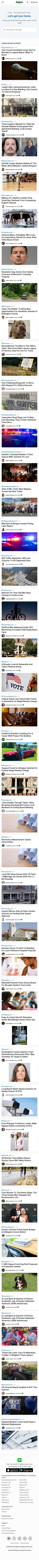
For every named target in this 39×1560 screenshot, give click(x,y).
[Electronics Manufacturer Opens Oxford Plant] (19, 857)
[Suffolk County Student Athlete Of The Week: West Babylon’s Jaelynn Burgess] (19, 181)
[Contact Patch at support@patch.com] (9, 1538)
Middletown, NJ (24, 1490)
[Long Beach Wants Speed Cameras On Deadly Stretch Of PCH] (19, 1106)
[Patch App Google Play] (26, 1472)
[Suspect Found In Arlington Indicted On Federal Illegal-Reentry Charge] (19, 786)
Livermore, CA (6, 1482)
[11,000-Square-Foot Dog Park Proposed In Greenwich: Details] (19, 1282)
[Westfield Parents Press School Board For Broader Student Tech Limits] (19, 1000)
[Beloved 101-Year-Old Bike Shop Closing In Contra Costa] (19, 610)
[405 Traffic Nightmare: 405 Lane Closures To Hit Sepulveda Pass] (19, 576)
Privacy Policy (24, 1543)
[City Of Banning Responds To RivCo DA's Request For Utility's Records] (19, 400)
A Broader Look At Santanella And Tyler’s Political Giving (17, 665)
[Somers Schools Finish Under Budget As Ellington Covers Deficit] (19, 1247)
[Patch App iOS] (13, 1472)
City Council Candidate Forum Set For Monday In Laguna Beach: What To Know (19, 52)
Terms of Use (14, 1543)
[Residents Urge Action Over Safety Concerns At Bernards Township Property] (19, 292)
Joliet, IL (4, 1497)
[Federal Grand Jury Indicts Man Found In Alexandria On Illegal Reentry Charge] (19, 716)
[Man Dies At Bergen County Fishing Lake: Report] (19, 541)
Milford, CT (5, 1495)
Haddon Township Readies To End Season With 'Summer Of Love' (17, 455)
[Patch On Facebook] (14, 1538)
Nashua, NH (23, 1485)
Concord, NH (23, 1482)
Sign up (34, 2)
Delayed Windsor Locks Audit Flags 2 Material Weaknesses (18, 1423)
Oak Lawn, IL (5, 1500)
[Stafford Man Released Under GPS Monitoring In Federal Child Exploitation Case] (19, 647)
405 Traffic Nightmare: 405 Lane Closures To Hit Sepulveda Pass (16, 559)
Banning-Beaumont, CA (9, 1480)
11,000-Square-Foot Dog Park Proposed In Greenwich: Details (19, 1265)
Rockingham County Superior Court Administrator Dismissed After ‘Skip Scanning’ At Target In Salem (18, 1054)
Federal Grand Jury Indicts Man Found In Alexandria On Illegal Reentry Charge (19, 700)
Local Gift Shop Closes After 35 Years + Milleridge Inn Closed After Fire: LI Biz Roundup (19, 876)
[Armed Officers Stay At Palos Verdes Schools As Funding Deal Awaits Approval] (19, 931)
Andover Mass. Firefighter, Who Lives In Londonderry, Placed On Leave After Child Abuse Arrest (19, 237)
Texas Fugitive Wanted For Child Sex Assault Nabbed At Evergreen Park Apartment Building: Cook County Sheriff (18, 127)
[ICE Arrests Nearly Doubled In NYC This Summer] (19, 1405)
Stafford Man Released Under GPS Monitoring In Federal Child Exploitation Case (19, 629)
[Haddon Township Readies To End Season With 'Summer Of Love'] (19, 472)
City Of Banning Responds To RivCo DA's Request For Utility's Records (18, 384)
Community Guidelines (9, 1530)
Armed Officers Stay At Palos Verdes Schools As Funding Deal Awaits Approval (18, 913)
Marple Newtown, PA (26, 1500)
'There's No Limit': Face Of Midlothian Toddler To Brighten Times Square (18, 1354)
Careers (4, 1511)
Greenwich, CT (6, 1492)
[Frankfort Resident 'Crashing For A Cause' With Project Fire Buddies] (19, 751)
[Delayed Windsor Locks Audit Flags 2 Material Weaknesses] (19, 1439)
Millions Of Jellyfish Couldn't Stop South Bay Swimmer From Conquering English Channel (19, 200)
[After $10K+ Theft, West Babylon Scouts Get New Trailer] (19, 507)
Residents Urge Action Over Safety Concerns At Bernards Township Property (17, 274)
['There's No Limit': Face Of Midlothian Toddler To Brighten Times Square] (19, 1370)
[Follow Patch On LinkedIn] (25, 1538)
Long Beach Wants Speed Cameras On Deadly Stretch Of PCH (19, 1090)
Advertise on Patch (8, 1518)
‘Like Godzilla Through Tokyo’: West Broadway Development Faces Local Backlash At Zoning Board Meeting (18, 805)
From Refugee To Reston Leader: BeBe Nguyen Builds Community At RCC (19, 1124)
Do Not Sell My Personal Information (19, 1550)
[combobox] (21, 30)
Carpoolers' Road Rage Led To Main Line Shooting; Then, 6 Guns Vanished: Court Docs (19, 419)
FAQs (3, 1525)
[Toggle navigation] (3, 2)
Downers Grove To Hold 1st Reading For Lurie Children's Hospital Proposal (19, 949)
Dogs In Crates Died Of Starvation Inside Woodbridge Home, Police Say (18, 1018)
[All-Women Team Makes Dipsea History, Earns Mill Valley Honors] (19, 1176)
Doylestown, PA (24, 1497)
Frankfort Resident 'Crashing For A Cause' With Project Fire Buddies (17, 734)
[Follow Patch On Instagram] (30, 1538)
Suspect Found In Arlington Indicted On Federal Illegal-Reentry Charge (19, 769)
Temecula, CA (6, 1487)
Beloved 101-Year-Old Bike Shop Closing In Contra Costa (16, 594)
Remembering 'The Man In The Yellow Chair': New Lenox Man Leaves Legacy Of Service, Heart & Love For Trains (19, 348)
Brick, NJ (22, 1487)
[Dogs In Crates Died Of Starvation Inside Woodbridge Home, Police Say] (19, 1035)
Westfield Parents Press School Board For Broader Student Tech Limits (19, 984)
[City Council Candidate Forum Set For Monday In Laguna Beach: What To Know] (19, 70)
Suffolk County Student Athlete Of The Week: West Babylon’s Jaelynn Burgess (19, 164)
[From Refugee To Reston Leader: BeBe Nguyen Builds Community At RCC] (19, 1141)
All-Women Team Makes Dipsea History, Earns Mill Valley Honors (16, 1159)
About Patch (6, 1509)
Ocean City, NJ (24, 1492)
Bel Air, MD (23, 1480)
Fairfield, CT (5, 1490)
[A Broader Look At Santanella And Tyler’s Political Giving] (19, 682)
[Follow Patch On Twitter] (19, 1538)
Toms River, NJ (24, 1495)
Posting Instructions (8, 1533)
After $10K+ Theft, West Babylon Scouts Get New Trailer (16, 490)
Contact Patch (6, 1528)
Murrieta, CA (6, 1485)
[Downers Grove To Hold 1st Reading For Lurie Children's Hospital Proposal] (19, 966)
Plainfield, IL (5, 1502)
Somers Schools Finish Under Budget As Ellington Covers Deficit (18, 1230)
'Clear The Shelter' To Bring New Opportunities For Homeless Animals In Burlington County (19, 311)
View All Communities (26, 1502)
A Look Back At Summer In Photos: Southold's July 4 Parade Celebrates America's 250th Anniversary (18, 1301)
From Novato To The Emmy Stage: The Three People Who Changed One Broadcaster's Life (19, 1195)
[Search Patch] (28, 2)
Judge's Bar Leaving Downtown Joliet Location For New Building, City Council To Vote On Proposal (19, 89)
